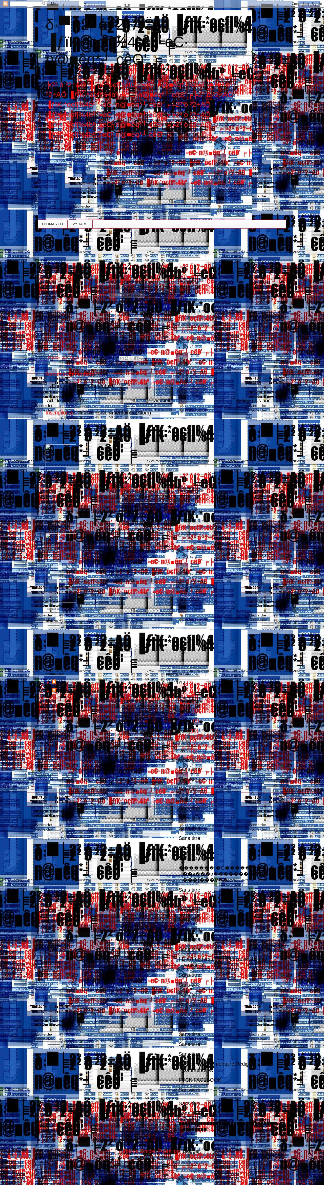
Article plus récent (67, 400)
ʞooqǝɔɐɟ (51, 441)
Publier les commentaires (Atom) (114, 413)
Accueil (162, 400)
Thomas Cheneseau (79, 691)
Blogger (191, 1151)
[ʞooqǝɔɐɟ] (61, 502)
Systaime (67, 682)
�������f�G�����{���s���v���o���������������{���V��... (227, 874)
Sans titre (189, 769)
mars (186, 760)
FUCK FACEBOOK (200, 1080)
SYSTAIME (80, 224)
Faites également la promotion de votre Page (73, 510)
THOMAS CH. (53, 224)
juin (184, 730)
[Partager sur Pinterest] (141, 358)
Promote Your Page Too (60, 608)
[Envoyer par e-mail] (121, 358)
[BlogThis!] (126, 358)
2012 (180, 682)
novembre (192, 701)
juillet (186, 721)
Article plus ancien (256, 400)
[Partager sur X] (131, 358)
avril (185, 750)
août (186, 711)
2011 (180, 692)
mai (185, 740)
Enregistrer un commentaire (83, 386)
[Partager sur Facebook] (136, 358)
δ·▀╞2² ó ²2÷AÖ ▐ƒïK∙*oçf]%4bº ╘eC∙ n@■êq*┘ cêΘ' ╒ (117, 42)
